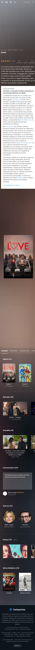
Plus (15, 540)
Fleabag (19, 177)
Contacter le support (24, 629)
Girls (21, 95)
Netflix (16, 50)
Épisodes (13, 351)
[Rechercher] (33, 2)
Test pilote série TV (10, 636)
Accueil (3, 50)
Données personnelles (27, 632)
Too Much (15, 99)
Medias (16, 634)
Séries (9, 50)
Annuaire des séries (12, 627)
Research (28, 634)
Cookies (14, 632)
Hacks (24, 110)
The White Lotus (26, 120)
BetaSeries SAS (8, 634)
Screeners (22, 634)
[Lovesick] (9, 582)
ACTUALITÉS (24, 351)
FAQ (17, 629)
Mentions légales (6, 632)
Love (21, 50)
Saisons (4, 351)
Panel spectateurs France (23, 636)
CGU (19, 632)
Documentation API (10, 629)
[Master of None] (25, 582)
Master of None (21, 142)
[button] (15, 446)
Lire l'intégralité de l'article (11, 185)
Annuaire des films (23, 627)
